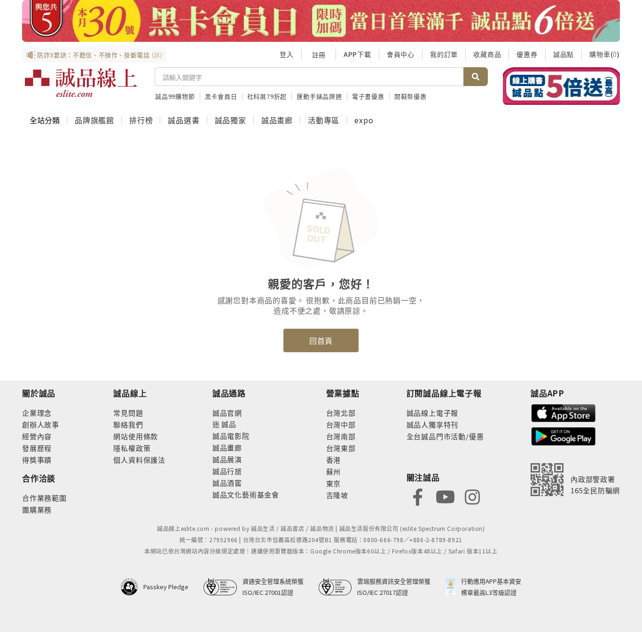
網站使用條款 (135, 436)
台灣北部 (341, 413)
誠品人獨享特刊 (433, 424)
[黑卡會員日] (321, 21)
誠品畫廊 (277, 120)
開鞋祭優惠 (410, 96)
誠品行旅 (227, 471)
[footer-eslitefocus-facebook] (418, 496)
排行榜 (141, 120)
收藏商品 (487, 54)
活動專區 (323, 120)
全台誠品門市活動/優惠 (445, 436)
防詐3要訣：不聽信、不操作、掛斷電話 (100, 54)
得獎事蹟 (37, 460)
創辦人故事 (40, 424)
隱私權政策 (131, 448)
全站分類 (45, 120)
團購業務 (37, 509)
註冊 (318, 54)
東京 (333, 483)
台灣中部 (341, 424)
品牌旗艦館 (94, 120)
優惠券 (527, 54)
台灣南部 (341, 436)
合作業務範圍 (44, 498)
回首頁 (321, 340)
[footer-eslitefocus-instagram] (472, 496)
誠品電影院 (231, 436)
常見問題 (128, 413)
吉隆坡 (337, 495)
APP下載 (357, 54)
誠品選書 (183, 120)
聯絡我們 (128, 424)
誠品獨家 (230, 120)
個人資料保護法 (139, 460)
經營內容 (37, 436)
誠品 (228, 424)
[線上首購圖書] (561, 86)
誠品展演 (227, 459)
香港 (333, 460)
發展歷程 (37, 448)
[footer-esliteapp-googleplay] (563, 435)
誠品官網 (227, 413)
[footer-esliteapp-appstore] (563, 412)
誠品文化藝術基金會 (245, 494)
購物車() (604, 54)
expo (363, 120)
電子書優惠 (368, 96)
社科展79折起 (267, 96)
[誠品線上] (81, 82)
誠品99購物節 (175, 96)
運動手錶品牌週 (319, 96)
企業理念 (37, 413)
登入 (287, 54)
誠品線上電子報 (433, 413)
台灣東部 (341, 448)
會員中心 (401, 54)
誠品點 (563, 54)
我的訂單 (444, 54)
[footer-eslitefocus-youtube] (445, 496)
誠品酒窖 (227, 483)
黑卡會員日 (221, 96)
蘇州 (333, 471)
